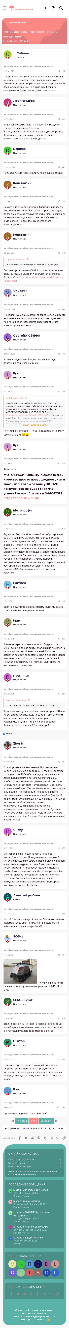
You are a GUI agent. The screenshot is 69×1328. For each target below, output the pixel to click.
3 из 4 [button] (34, 1121)
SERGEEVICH (23, 1000)
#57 (63, 955)
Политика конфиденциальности (33, 1317)
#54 (63, 762)
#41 (64, 71)
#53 (63, 694)
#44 (63, 202)
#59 (63, 1060)
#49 (63, 464)
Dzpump (19, 149)
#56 (63, 914)
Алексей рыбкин (26, 895)
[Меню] (5, 8)
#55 (63, 848)
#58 (63, 1019)
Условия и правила (34, 1314)
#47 (63, 354)
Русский (23, 1311)
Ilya (16, 373)
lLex (16, 1089)
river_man (21, 675)
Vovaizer (20, 291)
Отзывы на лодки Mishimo (28, 1238)
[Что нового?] (53, 8)
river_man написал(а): (16, 700)
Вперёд (45, 1121)
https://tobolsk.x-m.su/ (21, 498)
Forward (19, 583)
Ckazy (18, 830)
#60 (63, 1108)
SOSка (18, 936)
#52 (63, 639)
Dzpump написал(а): (15, 260)
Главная (39, 1320)
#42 (63, 119)
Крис (17, 620)
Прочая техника (21, 1196)
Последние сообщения (26, 1184)
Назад (23, 1121)
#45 (63, 253)
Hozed (9, 41)
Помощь (24, 1320)
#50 (63, 529)
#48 (63, 392)
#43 (63, 167)
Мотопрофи (22, 510)
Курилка (17, 1244)
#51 (63, 601)
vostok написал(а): (15, 398)
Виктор (19, 1041)
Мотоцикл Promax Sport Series (30, 1190)
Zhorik (18, 743)
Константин (22, 183)
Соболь (23, 53)
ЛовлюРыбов (24, 100)
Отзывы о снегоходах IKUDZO (30, 1227)
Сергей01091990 (26, 335)
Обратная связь (42, 1311)
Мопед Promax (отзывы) (27, 1201)
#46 (63, 309)
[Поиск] (61, 8)
